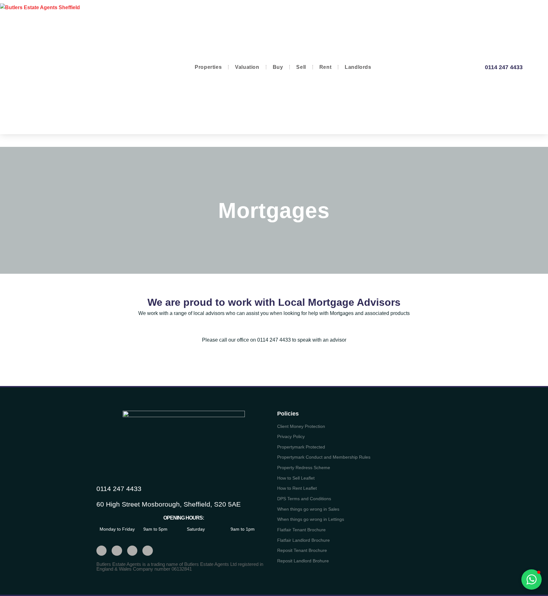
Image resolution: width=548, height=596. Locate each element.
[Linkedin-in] (147, 551)
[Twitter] (101, 551)
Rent (325, 67)
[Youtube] (132, 551)
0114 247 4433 (504, 67)
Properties (208, 67)
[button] (531, 579)
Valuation (247, 67)
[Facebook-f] (117, 551)
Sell (301, 67)
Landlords (358, 67)
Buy (278, 67)
